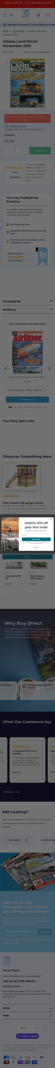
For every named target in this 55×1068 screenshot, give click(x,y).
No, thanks (36, 547)
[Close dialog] (52, 519)
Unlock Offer (36, 539)
